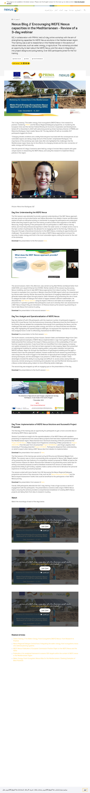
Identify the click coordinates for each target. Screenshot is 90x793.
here (45, 241)
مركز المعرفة (49, 10)
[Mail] (28, 63)
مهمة (66, 10)
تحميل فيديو (45, 526)
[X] (21, 63)
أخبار (56, 10)
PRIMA (27, 125)
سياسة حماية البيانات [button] (61, 790)
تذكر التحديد (46, 530)
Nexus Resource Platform (60, 474)
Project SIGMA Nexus (19, 443)
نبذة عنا (71, 10)
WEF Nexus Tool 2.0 (28, 301)
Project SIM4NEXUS (50, 445)
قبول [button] (85, 790)
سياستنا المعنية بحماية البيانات (40, 522)
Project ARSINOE (40, 447)
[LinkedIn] (24, 63)
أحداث (61, 10)
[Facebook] (26, 63)
